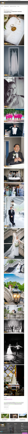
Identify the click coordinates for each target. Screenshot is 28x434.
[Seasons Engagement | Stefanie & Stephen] (5, 416)
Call (22, 428)
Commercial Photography (9, 429)
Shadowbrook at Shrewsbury (6, 405)
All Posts (2, 6)
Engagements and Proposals (13, 6)
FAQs (14, 429)
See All (26, 412)
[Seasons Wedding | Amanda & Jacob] (14, 416)
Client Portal (15, 431)
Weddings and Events (6, 6)
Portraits (18, 6)
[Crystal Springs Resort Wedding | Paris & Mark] (23, 416)
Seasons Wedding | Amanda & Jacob (13, 419)
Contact (15, 430)
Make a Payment (16, 432)
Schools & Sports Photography (10, 430)
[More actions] (23, 10)
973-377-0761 (22, 429)
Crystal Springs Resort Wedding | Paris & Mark (22, 419)
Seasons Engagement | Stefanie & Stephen (5, 419)
